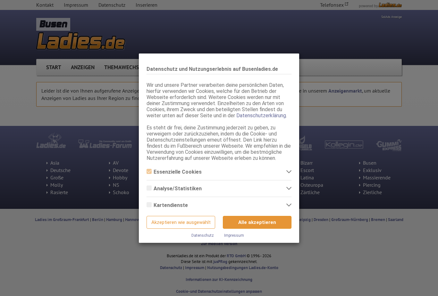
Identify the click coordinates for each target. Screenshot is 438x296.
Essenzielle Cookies (178, 172)
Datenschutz (202, 235)
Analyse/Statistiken (178, 188)
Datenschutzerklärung (261, 115)
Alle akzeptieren (257, 222)
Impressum (234, 235)
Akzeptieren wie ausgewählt (181, 222)
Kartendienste (171, 205)
